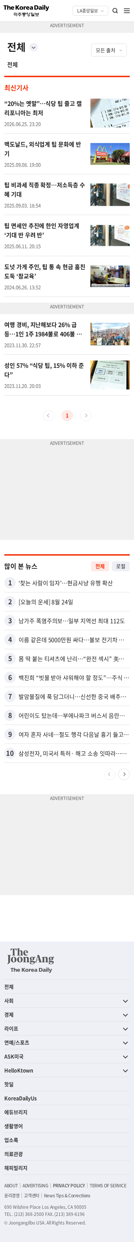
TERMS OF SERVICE (108, 1185)
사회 (9, 1000)
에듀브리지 (16, 1112)
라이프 (11, 1028)
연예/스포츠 (16, 1042)
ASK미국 (14, 1056)
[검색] (115, 10)
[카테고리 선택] (33, 47)
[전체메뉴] (127, 10)
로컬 (120, 566)
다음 (124, 774)
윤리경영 (11, 1195)
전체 (12, 64)
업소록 (11, 1139)
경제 (9, 1014)
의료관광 (13, 1153)
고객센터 (31, 1195)
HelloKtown (18, 1070)
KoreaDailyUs (20, 1098)
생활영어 (13, 1125)
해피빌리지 (16, 1167)
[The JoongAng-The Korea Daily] (30, 960)
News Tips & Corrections (67, 1195)
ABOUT (11, 1185)
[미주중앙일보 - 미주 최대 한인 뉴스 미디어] (26, 10)
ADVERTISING (35, 1185)
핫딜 (9, 1084)
